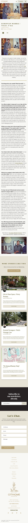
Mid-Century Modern (14, 468)
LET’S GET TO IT (7, 447)
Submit (24, 403)
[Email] (3, 33)
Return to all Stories (14, 270)
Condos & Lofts (14, 461)
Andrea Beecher (19, 163)
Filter (21, 1)
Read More (14, 306)
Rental (14, 476)
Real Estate (14, 457)
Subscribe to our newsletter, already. (14, 396)
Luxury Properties (14, 465)
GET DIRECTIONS (14, 503)
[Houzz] (20, 513)
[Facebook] (8, 513)
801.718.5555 (14, 506)
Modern (14, 471)
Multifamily (14, 474)
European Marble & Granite (15, 233)
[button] (16, 1)
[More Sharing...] (7, 33)
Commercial (14, 459)
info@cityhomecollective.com (14, 507)
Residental (14, 478)
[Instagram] (12, 513)
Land (14, 463)
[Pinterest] (16, 513)
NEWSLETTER (14, 510)
